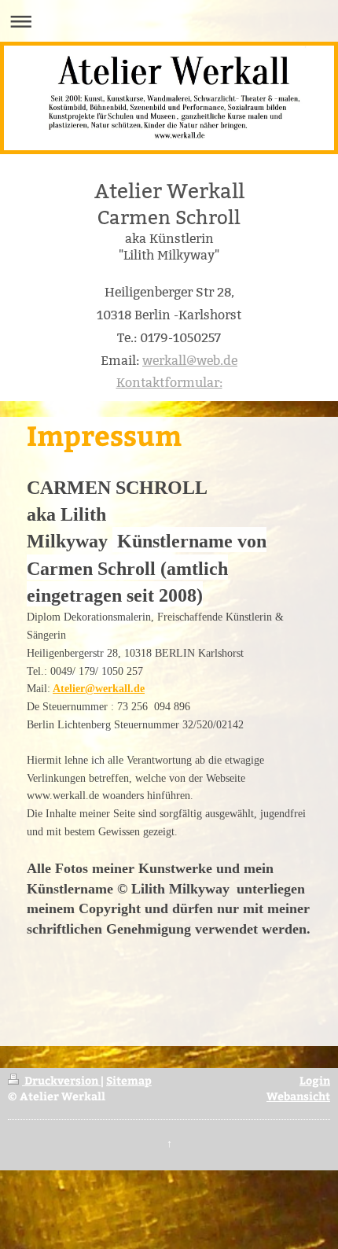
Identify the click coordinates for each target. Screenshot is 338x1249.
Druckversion (61, 1080)
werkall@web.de (189, 360)
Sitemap (129, 1080)
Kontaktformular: (169, 382)
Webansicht (298, 1095)
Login (314, 1080)
